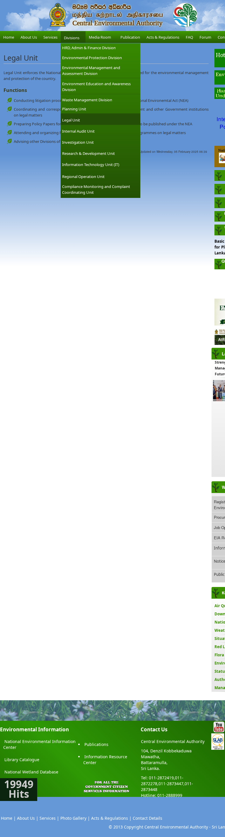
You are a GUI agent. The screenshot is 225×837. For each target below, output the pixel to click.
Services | (49, 818)
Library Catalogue (21, 759)
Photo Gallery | (75, 818)
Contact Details (147, 818)
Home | (8, 818)
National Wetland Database (31, 772)
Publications (96, 744)
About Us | (27, 818)
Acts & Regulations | (111, 818)
